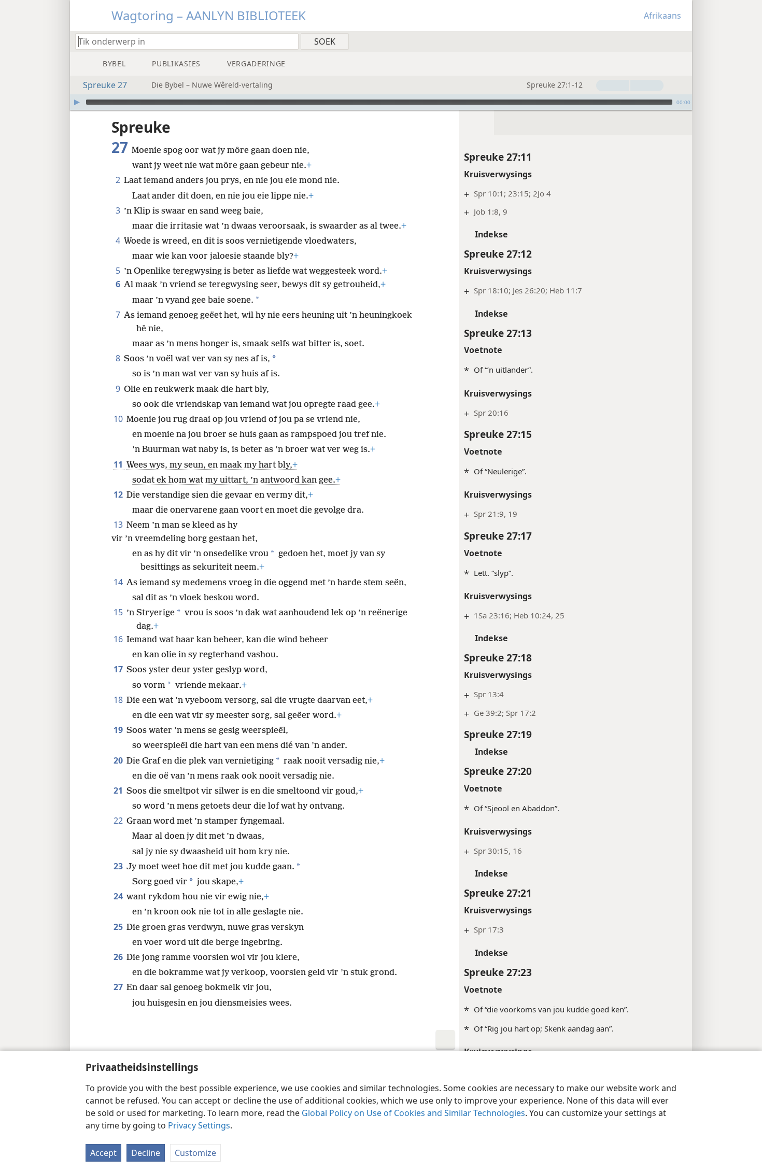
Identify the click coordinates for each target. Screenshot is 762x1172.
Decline (145, 1153)
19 (119, 730)
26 (119, 957)
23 (119, 866)
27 (119, 987)
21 (119, 790)
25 (119, 927)
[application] (381, 102)
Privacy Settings (199, 1125)
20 (119, 760)
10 (119, 419)
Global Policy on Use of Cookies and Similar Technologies (413, 1113)
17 (119, 669)
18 (119, 699)
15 (119, 612)
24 (119, 896)
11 (119, 464)
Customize (195, 1153)
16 (119, 639)
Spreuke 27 (105, 85)
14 (119, 582)
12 (119, 494)
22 (119, 820)
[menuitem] (680, 41)
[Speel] (77, 102)
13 (119, 524)
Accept (103, 1153)
